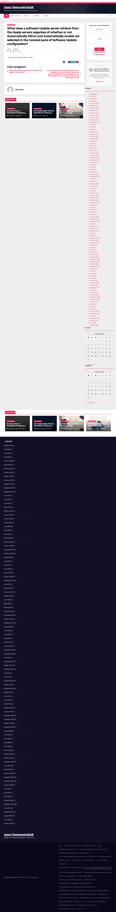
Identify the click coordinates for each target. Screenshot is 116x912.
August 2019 (93, 162)
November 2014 (95, 198)
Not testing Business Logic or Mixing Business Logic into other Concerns (77, 887)
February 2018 (94, 174)
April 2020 (93, 148)
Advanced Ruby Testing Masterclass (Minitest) (70, 872)
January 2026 (94, 103)
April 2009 (93, 278)
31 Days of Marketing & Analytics (73, 845)
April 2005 (93, 309)
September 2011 (95, 231)
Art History (93, 845)
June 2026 (93, 98)
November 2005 (95, 299)
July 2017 (93, 179)
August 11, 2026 (67, 428)
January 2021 (94, 136)
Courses (36, 16)
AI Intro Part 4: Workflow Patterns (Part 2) (16, 113)
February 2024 (94, 108)
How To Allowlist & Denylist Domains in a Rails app (71, 856)
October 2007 (94, 285)
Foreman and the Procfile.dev (85, 876)
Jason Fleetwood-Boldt (19, 7)
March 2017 (93, 181)
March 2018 (93, 172)
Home (60, 845)
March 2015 (93, 193)
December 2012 (94, 219)
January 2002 (94, 325)
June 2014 (93, 209)
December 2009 (95, 259)
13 (99, 348)
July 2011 (93, 233)
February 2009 (94, 283)
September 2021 (95, 122)
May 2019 (93, 167)
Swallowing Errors (102, 894)
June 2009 (93, 273)
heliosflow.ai (99, 81)
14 (103, 348)
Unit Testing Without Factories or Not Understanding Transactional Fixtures (77, 894)
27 (99, 356)
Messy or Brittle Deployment (66, 901)
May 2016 (93, 191)
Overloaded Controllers (90, 879)
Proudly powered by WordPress (12, 877)
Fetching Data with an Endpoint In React (87, 905)
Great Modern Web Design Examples (89, 849)
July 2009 (93, 271)
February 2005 (94, 311)
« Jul (88, 364)
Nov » (93, 364)
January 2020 (94, 155)
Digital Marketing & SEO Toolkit (66, 849)
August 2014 (94, 205)
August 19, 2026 (40, 428)
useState (109, 872)
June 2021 (93, 127)
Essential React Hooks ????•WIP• (67, 905)
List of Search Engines (100, 860)
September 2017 (95, 176)
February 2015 (94, 195)
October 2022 (94, 113)
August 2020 (94, 141)
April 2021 (93, 129)
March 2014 (93, 214)
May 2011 (93, 235)
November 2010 (95, 238)
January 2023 (94, 110)
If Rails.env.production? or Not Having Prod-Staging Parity (73, 890)
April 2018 (93, 169)
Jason (16, 49)
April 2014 (93, 212)
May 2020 (93, 146)
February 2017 (94, 183)
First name (99, 29)
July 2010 (93, 247)
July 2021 (93, 124)
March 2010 (93, 252)
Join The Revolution (77, 860)
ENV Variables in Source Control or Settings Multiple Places (95, 897)
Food (77, 849)
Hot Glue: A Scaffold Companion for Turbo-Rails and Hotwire (74, 853)
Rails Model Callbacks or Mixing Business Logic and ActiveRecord (75, 883)
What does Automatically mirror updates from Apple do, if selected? (25, 71)
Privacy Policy (62, 863)
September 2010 (95, 243)
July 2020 (93, 143)
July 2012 (93, 224)
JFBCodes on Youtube (64, 860)
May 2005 (93, 306)
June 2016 (93, 188)
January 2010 (94, 257)
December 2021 (94, 120)
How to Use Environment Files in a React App (70, 908)
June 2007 (93, 290)
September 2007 (95, 287)
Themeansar (35, 877)
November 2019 (95, 160)
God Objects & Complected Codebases (99, 890)
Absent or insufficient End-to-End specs (69, 897)
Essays (26, 16)
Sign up (99, 49)
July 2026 (93, 96)
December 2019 (94, 157)
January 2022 (94, 117)
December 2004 (95, 313)
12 (95, 348)
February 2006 (94, 294)
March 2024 (93, 106)
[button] (110, 16)
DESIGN (46, 16)
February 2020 (94, 153)
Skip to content (4, 1)
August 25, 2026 (13, 428)
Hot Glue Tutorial (103, 849)
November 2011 (94, 226)
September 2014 (95, 202)
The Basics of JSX (79, 901)
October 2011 (94, 228)
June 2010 (93, 250)
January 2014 (94, 217)
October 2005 (94, 302)
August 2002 (94, 320)
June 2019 (93, 165)
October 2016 (94, 186)
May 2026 (93, 101)
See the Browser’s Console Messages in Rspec (70, 879)
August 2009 (94, 268)
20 (99, 352)
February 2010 (94, 254)
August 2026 (94, 94)
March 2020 (93, 150)
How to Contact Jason (91, 856)
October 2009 (94, 264)
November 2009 (95, 261)
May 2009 (93, 276)
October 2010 (94, 240)
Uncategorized (11, 24)
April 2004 (93, 316)
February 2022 (94, 115)
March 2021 (93, 132)
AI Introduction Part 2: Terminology (70, 112)
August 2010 (93, 245)
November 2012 (95, 221)
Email (99, 39)
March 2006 (93, 292)
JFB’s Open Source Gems (104, 856)
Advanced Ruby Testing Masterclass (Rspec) (95, 872)
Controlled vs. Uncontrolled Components (95, 901)
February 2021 (94, 134)
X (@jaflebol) (98, 54)
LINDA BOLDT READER (88, 860)
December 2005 (95, 297)
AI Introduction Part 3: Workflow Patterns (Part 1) (44, 113)
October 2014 (94, 200)
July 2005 (93, 304)
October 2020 (94, 139)
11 (92, 348)
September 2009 (95, 266)
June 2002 (93, 323)
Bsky (103, 54)
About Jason (15, 16)
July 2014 (93, 207)
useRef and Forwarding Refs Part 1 (67, 876)
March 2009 (93, 280)
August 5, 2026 (94, 428)
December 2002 (95, 318)
